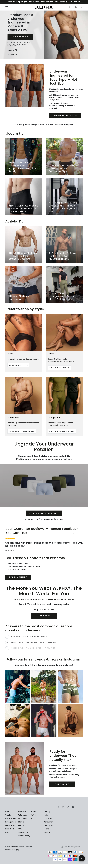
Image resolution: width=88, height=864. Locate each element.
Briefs (7, 811)
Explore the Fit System (65, 115)
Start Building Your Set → (44, 513)
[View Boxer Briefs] (23, 395)
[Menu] (6, 7)
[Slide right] (80, 533)
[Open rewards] (82, 858)
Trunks (8, 815)
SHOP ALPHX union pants (62, 431)
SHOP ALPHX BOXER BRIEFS (22, 431)
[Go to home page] (44, 7)
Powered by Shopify (12, 850)
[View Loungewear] (64, 395)
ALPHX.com (14, 847)
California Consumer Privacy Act (48, 822)
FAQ (20, 829)
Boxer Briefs (10, 818)
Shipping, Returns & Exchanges (22, 815)
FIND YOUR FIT (20, 37)
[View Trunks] (64, 332)
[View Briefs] (23, 332)
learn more (44, 616)
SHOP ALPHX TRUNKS (59, 367)
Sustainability (24, 836)
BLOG (33, 818)
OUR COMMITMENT (18, 577)
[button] (70, 7)
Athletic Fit (12, 54)
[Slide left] (75, 533)
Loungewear (10, 822)
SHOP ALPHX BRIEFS (18, 365)
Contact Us (23, 832)
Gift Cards (10, 825)
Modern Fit (12, 50)
